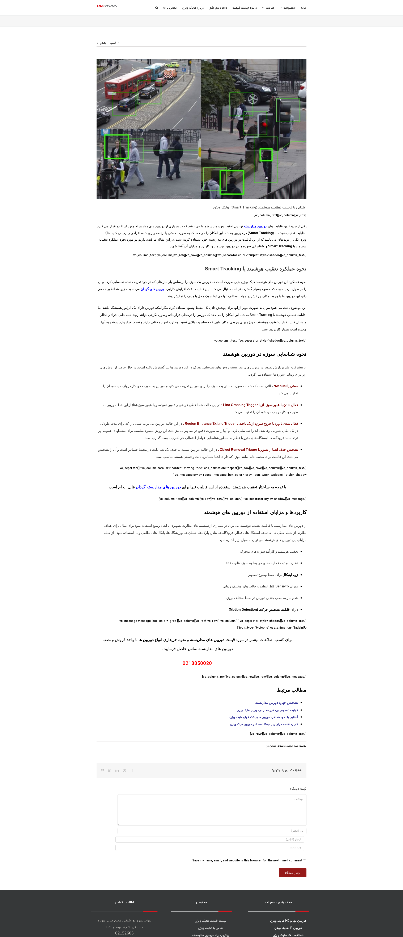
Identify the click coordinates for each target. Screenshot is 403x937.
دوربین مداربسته (255, 226)
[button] (156, 7)
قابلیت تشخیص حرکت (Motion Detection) (259, 609)
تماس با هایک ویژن (210, 927)
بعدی (102, 42)
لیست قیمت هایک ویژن (210, 920)
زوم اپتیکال (290, 575)
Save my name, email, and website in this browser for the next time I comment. (246, 860)
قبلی (113, 42)
